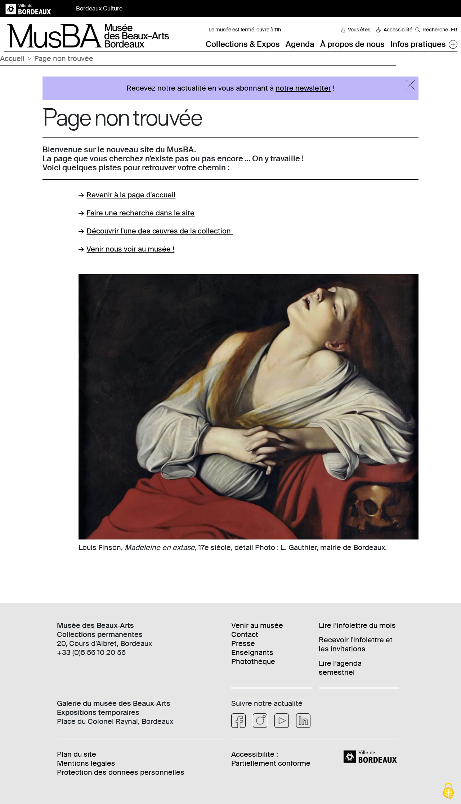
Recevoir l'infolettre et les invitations (356, 644)
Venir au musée (257, 625)
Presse (243, 643)
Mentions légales (86, 763)
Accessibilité (398, 29)
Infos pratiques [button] (418, 44)
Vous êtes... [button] (360, 29)
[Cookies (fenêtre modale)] (448, 791)
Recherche (435, 29)
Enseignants (252, 652)
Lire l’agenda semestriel (340, 668)
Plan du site (76, 754)
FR (454, 29)
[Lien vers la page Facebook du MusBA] (238, 720)
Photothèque (253, 661)
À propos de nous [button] (352, 44)
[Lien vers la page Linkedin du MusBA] (303, 720)
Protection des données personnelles (120, 772)
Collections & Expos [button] (243, 44)
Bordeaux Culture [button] (99, 8)
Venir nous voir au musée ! (130, 249)
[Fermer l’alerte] (410, 84)
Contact (244, 634)
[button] (453, 44)
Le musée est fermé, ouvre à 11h (245, 29)
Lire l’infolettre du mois (357, 625)
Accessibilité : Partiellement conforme (270, 759)
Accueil (12, 58)
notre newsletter (303, 88)
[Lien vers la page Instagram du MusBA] (260, 720)
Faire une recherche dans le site (140, 213)
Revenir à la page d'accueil (130, 195)
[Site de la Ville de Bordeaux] (371, 756)
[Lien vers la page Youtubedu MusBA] (281, 720)
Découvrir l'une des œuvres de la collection (159, 231)
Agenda (300, 44)
